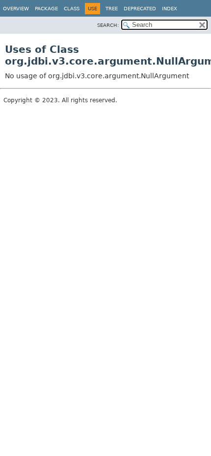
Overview (16, 8)
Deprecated (140, 8)
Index (169, 8)
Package (46, 8)
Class (71, 8)
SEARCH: (108, 25)
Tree (112, 8)
